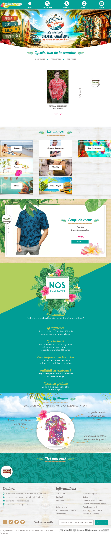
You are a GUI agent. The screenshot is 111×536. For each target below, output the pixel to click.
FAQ (57, 504)
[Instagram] (16, 522)
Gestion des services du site (94, 504)
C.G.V (85, 497)
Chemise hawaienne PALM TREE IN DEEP (80, 228)
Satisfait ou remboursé (92, 510)
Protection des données (93, 500)
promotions (56, 59)
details (80, 242)
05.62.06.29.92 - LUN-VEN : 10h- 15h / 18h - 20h (25, 497)
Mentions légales (90, 493)
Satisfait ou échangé (91, 514)
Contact (59, 497)
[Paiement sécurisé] (84, 530)
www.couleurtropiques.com (18, 504)
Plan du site (60, 493)
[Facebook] (5, 522)
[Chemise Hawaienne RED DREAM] (58, 86)
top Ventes (71, 59)
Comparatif (61, 514)
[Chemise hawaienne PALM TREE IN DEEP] (31, 230)
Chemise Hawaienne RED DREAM (58, 107)
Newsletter (60, 500)
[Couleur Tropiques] (11, 5)
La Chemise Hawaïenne (66, 510)
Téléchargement (90, 507)
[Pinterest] (22, 522)
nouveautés (40, 59)
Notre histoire (61, 507)
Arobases (4, 533)
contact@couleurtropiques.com (19, 501)
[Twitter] (11, 522)
